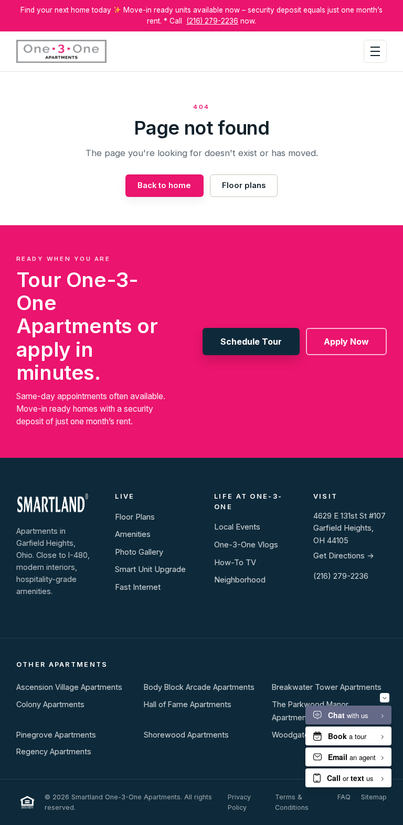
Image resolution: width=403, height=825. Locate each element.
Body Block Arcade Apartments (199, 687)
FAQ (344, 797)
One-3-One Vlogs (246, 544)
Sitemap (374, 797)
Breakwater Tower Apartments (326, 687)
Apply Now (346, 341)
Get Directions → (343, 555)
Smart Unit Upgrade (150, 569)
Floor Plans (135, 517)
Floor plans (244, 185)
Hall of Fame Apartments (187, 704)
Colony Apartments (50, 704)
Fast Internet (138, 587)
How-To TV (235, 562)
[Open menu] (375, 51)
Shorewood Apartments (186, 734)
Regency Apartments (53, 751)
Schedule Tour (251, 341)
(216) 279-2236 (212, 21)
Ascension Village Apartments (69, 687)
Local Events (237, 527)
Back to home (164, 185)
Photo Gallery (139, 552)
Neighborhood (240, 580)
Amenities (133, 534)
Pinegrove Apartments (56, 734)
